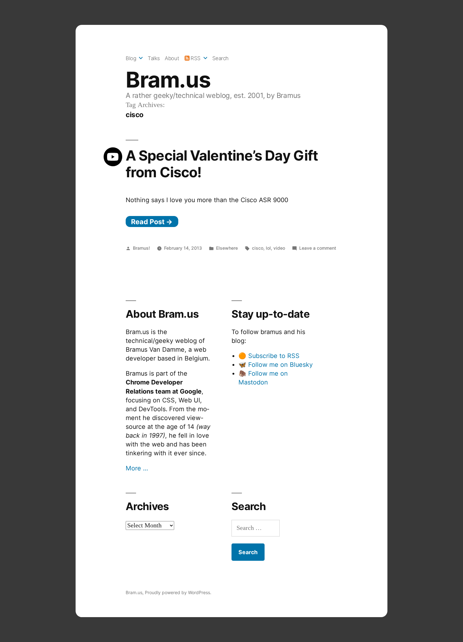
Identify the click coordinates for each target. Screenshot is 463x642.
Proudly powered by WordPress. (178, 592)
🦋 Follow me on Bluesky (275, 364)
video (279, 248)
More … (137, 468)
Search (220, 58)
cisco (257, 248)
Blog (131, 58)
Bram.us (168, 79)
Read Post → (152, 222)
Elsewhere (227, 248)
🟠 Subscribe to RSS (269, 356)
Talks (154, 58)
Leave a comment (317, 248)
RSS (196, 58)
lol (268, 248)
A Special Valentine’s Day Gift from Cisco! (222, 164)
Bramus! (141, 248)
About (172, 58)
